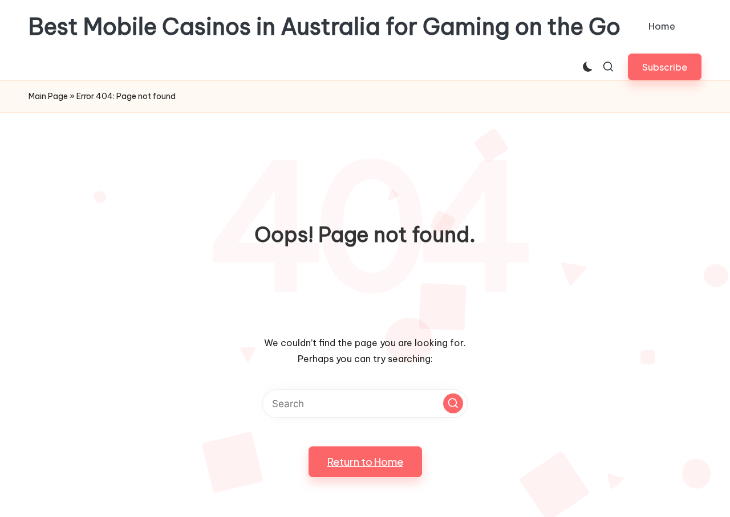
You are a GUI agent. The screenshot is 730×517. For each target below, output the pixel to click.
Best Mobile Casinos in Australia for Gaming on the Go (324, 26)
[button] (664, 67)
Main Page (48, 96)
